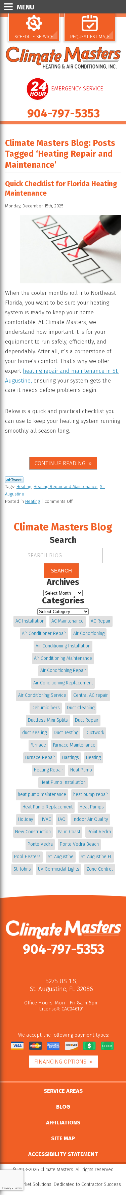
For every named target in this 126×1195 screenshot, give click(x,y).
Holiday (25, 819)
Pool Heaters (27, 857)
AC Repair (101, 621)
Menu (25, 7)
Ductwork (94, 732)
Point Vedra (99, 832)
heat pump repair (90, 794)
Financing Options (60, 1061)
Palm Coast (69, 832)
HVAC (45, 819)
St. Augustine (61, 857)
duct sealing (34, 732)
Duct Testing (66, 732)
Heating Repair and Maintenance (65, 486)
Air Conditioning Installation (63, 646)
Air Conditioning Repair (63, 670)
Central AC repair (90, 695)
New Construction (33, 832)
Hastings (70, 757)
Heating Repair (48, 770)
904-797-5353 (63, 113)
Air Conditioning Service (42, 695)
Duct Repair (86, 720)
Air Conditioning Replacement (63, 683)
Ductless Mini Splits (48, 720)
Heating (23, 486)
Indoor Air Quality (90, 819)
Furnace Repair (40, 757)
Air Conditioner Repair (44, 633)
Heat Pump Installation (63, 782)
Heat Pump (81, 770)
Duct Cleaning (80, 708)
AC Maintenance (67, 621)
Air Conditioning (88, 633)
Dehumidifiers (46, 708)
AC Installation (29, 621)
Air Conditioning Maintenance (63, 658)
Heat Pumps (92, 807)
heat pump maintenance (42, 794)
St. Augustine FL (96, 857)
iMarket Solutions (33, 1184)
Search (61, 570)
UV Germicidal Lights (58, 869)
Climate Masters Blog (63, 527)
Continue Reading (60, 463)
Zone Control (99, 869)
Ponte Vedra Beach (79, 844)
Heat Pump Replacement (48, 807)
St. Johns (22, 869)
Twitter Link (14, 479)
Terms (18, 1188)
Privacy (6, 1188)
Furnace (38, 745)
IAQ (62, 819)
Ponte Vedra (40, 844)
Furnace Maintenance (74, 745)
